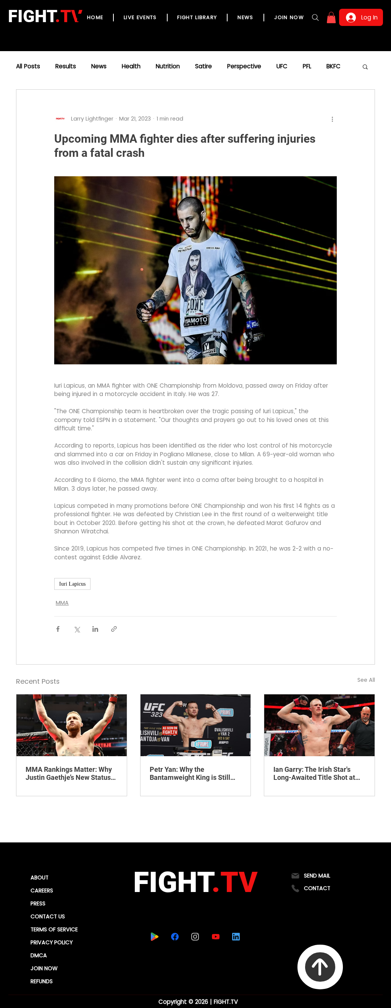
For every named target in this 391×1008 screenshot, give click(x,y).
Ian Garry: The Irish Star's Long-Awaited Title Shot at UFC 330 (314, 773)
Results (65, 66)
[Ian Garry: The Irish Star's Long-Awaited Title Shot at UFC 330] (319, 725)
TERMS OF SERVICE (54, 929)
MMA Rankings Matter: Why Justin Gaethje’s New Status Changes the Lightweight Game (69, 773)
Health (131, 66)
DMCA (39, 955)
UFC (282, 66)
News (99, 66)
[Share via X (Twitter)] (76, 629)
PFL (307, 66)
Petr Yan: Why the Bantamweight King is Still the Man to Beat (190, 773)
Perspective (244, 66)
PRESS (38, 903)
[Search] (315, 18)
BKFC (333, 66)
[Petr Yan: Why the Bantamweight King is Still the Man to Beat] (196, 725)
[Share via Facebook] (57, 629)
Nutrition (168, 66)
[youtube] (215, 936)
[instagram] (195, 936)
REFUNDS (42, 981)
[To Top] (320, 967)
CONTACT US (48, 916)
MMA (62, 603)
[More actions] (332, 118)
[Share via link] (114, 629)
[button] (331, 17)
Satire (203, 66)
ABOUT (39, 877)
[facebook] (175, 936)
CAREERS (42, 890)
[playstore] (154, 936)
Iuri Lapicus (72, 584)
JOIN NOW (44, 968)
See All (366, 680)
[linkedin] (236, 936)
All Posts (28, 66)
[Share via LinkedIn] (95, 629)
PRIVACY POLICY (52, 942)
